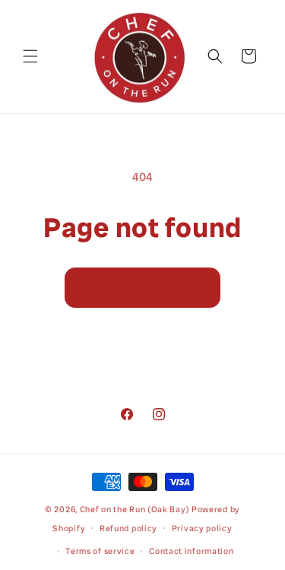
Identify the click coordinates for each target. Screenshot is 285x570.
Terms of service (100, 551)
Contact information (191, 551)
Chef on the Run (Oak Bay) (135, 509)
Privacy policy (202, 528)
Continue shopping (142, 287)
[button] (30, 56)
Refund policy (128, 528)
